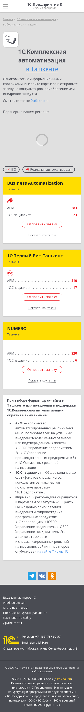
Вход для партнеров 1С (19, 597)
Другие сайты (12, 623)
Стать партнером (15, 607)
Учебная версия (14, 603)
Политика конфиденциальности (25, 613)
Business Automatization (35, 183)
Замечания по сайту (17, 618)
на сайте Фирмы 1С (52, 551)
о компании (63, 679)
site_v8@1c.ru (39, 642)
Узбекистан (40, 100)
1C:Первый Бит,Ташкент (35, 256)
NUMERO (17, 328)
